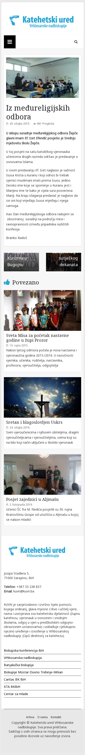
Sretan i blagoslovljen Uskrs (34, 422)
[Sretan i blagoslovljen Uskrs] (42, 379)
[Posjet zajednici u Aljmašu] (42, 456)
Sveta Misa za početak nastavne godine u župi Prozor (37, 338)
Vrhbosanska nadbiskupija (23, 658)
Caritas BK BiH (15, 679)
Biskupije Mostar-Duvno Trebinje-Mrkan (33, 672)
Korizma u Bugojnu (17, 258)
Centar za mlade (16, 694)
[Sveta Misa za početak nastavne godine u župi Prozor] (42, 292)
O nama (42, 717)
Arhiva (30, 717)
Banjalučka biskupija (19, 665)
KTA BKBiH (12, 686)
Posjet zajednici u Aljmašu (32, 499)
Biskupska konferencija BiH (24, 650)
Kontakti (56, 717)
